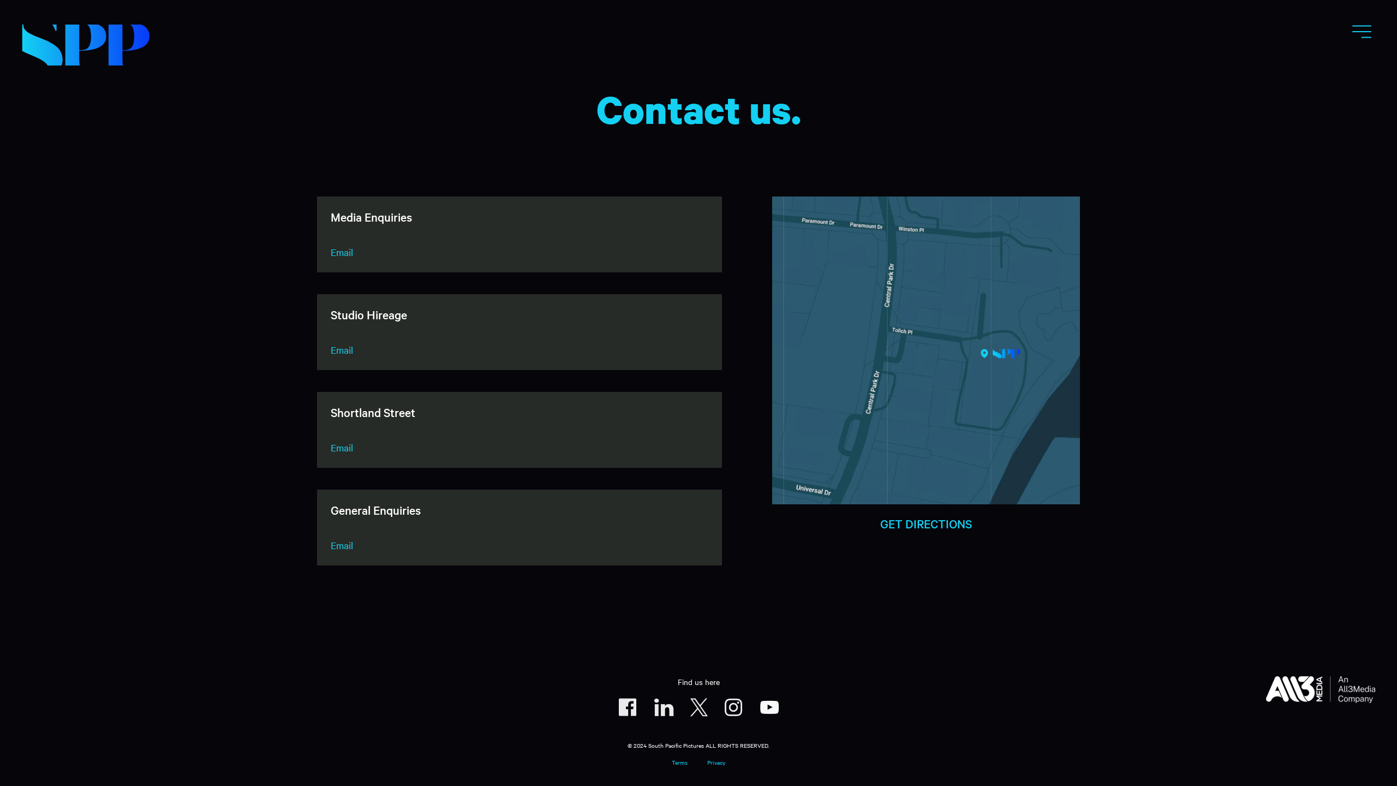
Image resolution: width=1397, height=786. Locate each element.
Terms (680, 762)
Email (342, 252)
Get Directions (926, 523)
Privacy (716, 762)
